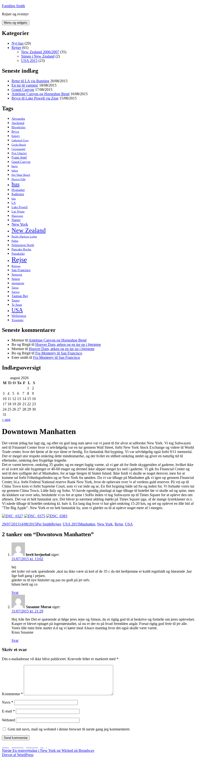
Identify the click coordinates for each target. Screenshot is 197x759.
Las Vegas (18, 211)
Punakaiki (18, 253)
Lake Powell (20, 207)
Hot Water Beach (21, 175)
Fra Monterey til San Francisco (58, 353)
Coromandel (18, 149)
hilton (15, 170)
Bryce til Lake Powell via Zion (35, 98)
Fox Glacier (19, 153)
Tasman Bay (20, 296)
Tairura (15, 292)
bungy (16, 136)
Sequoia (17, 274)
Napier (16, 220)
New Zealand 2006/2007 (40, 52)
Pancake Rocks (21, 249)
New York (20, 224)
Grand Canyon (23, 90)
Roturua (16, 266)
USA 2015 (29, 61)
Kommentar (12, 694)
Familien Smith (13, 6)
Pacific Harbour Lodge (24, 236)
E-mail (8, 711)
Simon (16, 279)
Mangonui (17, 216)
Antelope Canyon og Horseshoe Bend (40, 94)
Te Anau (17, 304)
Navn (7, 702)
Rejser (16, 48)
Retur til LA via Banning (30, 81)
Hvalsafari (18, 190)
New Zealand (29, 230)
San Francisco (21, 270)
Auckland (18, 123)
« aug (6, 420)
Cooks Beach (19, 144)
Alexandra (18, 118)
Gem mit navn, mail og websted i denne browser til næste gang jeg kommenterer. (69, 729)
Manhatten (87, 524)
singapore (18, 283)
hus (15, 184)
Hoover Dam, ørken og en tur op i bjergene (68, 344)
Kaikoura (18, 194)
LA (14, 203)
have (15, 166)
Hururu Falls (18, 179)
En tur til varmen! (25, 85)
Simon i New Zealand (38, 56)
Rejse (19, 259)
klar (14, 198)
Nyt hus (18, 43)
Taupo (16, 300)
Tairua (15, 287)
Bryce (15, 131)
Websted (8, 720)
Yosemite (18, 320)
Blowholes (18, 127)
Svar (15, 592)
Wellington (19, 316)
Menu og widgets (15, 22)
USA (17, 310)
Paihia (15, 241)
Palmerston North (23, 245)
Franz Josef (19, 157)
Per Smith (44, 524)
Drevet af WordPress (17, 755)
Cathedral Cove (20, 140)
